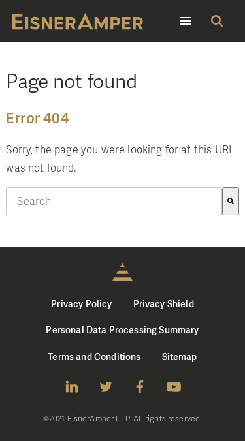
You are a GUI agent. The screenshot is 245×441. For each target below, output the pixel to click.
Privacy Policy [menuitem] (81, 303)
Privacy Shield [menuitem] (163, 303)
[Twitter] (106, 387)
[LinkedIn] (72, 387)
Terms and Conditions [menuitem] (94, 356)
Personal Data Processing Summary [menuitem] (122, 330)
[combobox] (113, 201)
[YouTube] (174, 387)
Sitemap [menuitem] (179, 356)
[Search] (230, 201)
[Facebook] (140, 387)
